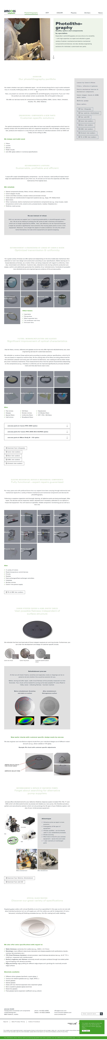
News (100, 13)
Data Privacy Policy (18, 1021)
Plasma (74, 13)
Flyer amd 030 (84, 117)
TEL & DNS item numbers (88, 137)
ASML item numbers (86, 129)
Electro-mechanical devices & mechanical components (87, 90)
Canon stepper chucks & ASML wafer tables (88, 96)
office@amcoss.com (60, 1010)
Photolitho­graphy (31, 13)
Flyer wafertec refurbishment (89, 113)
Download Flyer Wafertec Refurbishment (20, 878)
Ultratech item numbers (87, 133)
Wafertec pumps (83, 100)
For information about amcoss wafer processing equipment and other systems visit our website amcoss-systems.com (39, 1037)
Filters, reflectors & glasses (87, 86)
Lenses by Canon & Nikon (86, 82)
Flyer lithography (85, 109)
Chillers (88, 13)
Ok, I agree (86, 1030)
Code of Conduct (34, 1021)
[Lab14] (72, 1023)
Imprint (5, 1021)
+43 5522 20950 (44, 1010)
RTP (47, 13)
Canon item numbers (86, 121)
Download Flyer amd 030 (15, 882)
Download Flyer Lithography (16, 448)
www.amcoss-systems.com (62, 1012)
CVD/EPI (60, 13)
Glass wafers (81, 104)
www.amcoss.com (60, 1014)
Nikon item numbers (86, 125)
